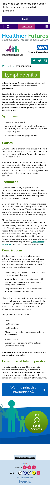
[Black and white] (20, 473)
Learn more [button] (8, 11)
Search (8, 26)
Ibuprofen (7, 244)
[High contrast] (34, 473)
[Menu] (46, 26)
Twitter (39, 61)
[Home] (3, 66)
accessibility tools (25, 458)
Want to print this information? (23, 389)
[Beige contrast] (29, 473)
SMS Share (27, 26)
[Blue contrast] (25, 473)
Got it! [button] (25, 19)
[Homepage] (25, 37)
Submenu (3, 26)
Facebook (34, 61)
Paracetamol (38, 241)
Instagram (45, 61)
